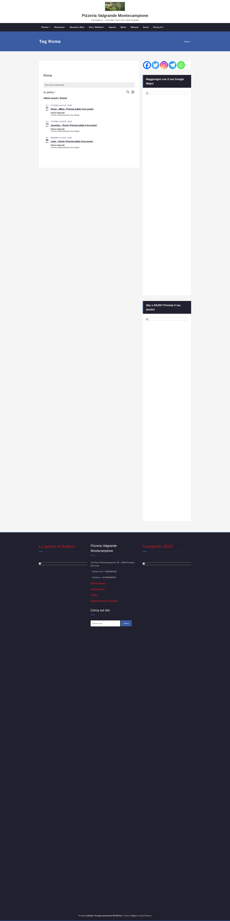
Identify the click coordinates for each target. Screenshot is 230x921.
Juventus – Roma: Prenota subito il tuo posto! (74, 125)
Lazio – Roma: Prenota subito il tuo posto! (72, 141)
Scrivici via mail (98, 583)
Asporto (112, 27)
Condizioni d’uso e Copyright (104, 601)
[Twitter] (155, 65)
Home (186, 41)
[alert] (89, 85)
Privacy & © (158, 27)
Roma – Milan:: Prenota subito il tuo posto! (72, 108)
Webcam (134, 27)
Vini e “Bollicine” (96, 27)
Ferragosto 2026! (158, 546)
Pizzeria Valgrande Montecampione (115, 15)
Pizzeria (44, 27)
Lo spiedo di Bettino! (57, 546)
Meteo (123, 27)
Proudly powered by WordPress (109, 915)
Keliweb (89, 915)
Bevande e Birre (77, 27)
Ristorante (59, 27)
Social (146, 27)
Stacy (133, 915)
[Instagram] (164, 65)
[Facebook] (147, 65)
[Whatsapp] (181, 65)
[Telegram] (172, 65)
